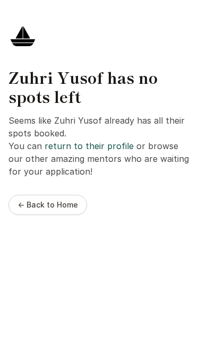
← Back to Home (48, 204)
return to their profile (89, 146)
